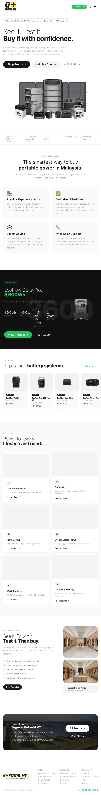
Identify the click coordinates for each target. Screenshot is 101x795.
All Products (77, 728)
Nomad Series (44, 776)
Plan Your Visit (12, 687)
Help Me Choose (46, 64)
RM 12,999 (43, 334)
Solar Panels (44, 780)
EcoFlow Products (46, 773)
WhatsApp (80, 7)
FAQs (84, 780)
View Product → (18, 334)
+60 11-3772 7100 (89, 790)
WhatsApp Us (88, 773)
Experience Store (68, 776)
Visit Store (73, 64)
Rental (63, 783)
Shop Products (16, 64)
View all (89, 366)
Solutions (64, 780)
